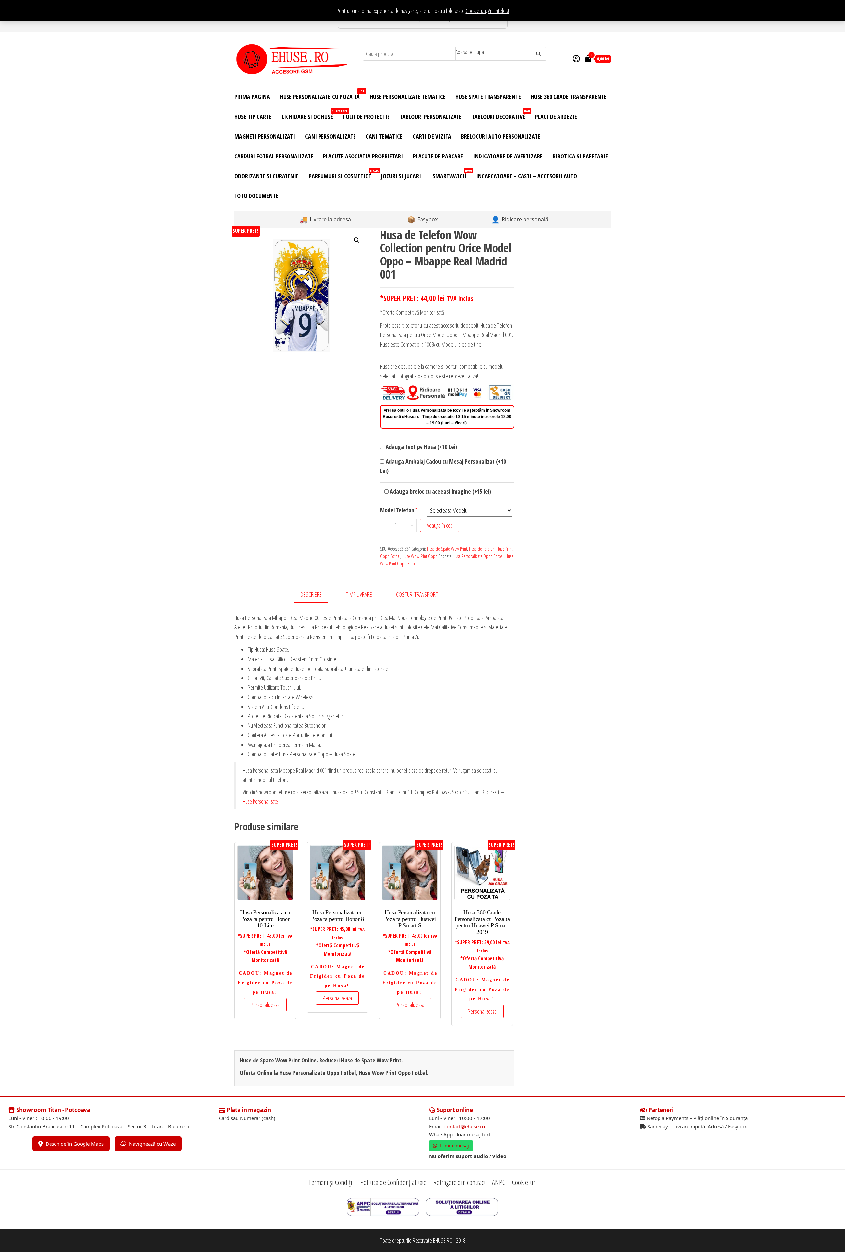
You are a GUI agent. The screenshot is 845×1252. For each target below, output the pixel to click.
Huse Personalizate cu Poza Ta (322, 95)
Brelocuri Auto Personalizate (500, 136)
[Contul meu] (576, 58)
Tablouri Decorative (501, 115)
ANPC (498, 1182)
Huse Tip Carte (253, 117)
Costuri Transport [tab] (417, 594)
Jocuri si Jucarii (402, 176)
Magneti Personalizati (264, 136)
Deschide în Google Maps (75, 1143)
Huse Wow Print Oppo (420, 556)
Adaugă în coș (440, 525)
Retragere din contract (459, 1182)
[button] (357, 240)
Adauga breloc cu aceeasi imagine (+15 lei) (440, 491)
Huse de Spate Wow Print (447, 549)
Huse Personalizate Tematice (408, 97)
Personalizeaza (265, 1005)
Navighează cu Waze (152, 1143)
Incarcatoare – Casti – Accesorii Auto (526, 176)
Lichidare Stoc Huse (310, 115)
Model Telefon (397, 510)
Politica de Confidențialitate (393, 1182)
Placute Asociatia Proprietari (363, 156)
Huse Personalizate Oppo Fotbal (478, 556)
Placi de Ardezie (556, 117)
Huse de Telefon (482, 549)
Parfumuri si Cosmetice (342, 174)
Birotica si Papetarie (580, 156)
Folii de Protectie (366, 117)
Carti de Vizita (432, 136)
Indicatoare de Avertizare (508, 156)
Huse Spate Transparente (488, 97)
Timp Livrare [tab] (359, 594)
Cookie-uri (476, 11)
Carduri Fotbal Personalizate (273, 156)
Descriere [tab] (311, 594)
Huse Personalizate (260, 801)
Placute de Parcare (438, 156)
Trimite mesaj (454, 1145)
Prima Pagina (252, 97)
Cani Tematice (384, 136)
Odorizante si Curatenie (266, 176)
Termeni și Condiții (331, 1182)
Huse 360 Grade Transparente (569, 97)
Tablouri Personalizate (431, 117)
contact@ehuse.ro (464, 1126)
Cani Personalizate (330, 136)
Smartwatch (452, 174)
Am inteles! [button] (498, 11)
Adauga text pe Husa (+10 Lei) (420, 447)
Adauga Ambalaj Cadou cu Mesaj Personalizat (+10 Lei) (443, 466)
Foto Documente (256, 196)
